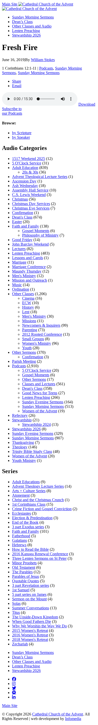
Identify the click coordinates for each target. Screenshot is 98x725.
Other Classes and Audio (32, 26)
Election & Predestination (32, 518)
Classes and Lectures (38, 384)
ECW (26, 303)
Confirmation (22, 213)
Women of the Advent (39, 411)
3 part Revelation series (30, 585)
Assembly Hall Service (30, 190)
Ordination (20, 289)
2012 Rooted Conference (42, 334)
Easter (17, 222)
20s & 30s (30, 172)
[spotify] (14, 692)
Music (17, 285)
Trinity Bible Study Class (32, 451)
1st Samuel (20, 590)
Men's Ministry (24, 276)
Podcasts (46, 68)
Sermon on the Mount (29, 599)
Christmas (20, 199)
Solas (16, 603)
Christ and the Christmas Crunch (38, 500)
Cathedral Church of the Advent (57, 714)
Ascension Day (24, 181)
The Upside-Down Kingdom (35, 617)
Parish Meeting (24, 361)
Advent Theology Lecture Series (38, 486)
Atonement (21, 495)
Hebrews (19, 545)
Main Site (10, 4)
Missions (29, 321)
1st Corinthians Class (28, 504)
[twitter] (14, 688)
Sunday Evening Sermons (42, 402)
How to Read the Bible (30, 549)
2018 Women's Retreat (30, 639)
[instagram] (14, 683)
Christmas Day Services (31, 204)
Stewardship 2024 (36, 424)
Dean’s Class (22, 22)
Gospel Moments (35, 231)
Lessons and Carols (27, 258)
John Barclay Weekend (30, 244)
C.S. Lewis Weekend (29, 195)
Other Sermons (24, 352)
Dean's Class (22, 217)
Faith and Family (25, 226)
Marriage (19, 262)
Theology (19, 447)
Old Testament (23, 567)
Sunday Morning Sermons (33, 17)
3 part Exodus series (28, 527)
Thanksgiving (23, 442)
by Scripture (21, 133)
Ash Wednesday (25, 186)
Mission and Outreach (29, 280)
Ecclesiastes (21, 513)
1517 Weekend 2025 (28, 158)
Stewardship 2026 (26, 35)
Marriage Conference (29, 267)
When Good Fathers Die (31, 621)
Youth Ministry (24, 460)
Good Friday (22, 240)
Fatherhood (21, 536)
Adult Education (25, 167)
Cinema (28, 298)
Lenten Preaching (26, 31)
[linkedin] (14, 697)
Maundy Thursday (26, 271)
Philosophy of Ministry (40, 235)
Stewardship (22, 420)
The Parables (22, 572)
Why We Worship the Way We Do (39, 626)
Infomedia (73, 718)
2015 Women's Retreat (30, 630)
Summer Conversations (30, 608)
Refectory (20, 415)
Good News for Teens (39, 393)
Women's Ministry (36, 343)
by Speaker (21, 137)
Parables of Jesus (25, 576)
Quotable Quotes (25, 581)
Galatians (19, 540)
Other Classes (23, 294)
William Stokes (43, 60)
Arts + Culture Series (28, 491)
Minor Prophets (24, 563)
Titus (16, 612)
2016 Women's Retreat (30, 635)
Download (86, 104)
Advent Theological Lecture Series (39, 176)
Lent (25, 312)
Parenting (29, 330)
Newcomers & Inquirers (41, 325)
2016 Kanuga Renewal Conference (40, 554)
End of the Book (25, 522)
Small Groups (33, 339)
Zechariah (20, 644)
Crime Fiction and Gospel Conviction (42, 509)
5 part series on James (29, 594)
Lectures (19, 249)
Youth (27, 348)
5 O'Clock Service (26, 163)
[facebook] (14, 679)
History (28, 307)
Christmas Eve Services (31, 208)
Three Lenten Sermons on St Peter (39, 558)
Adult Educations (26, 482)
